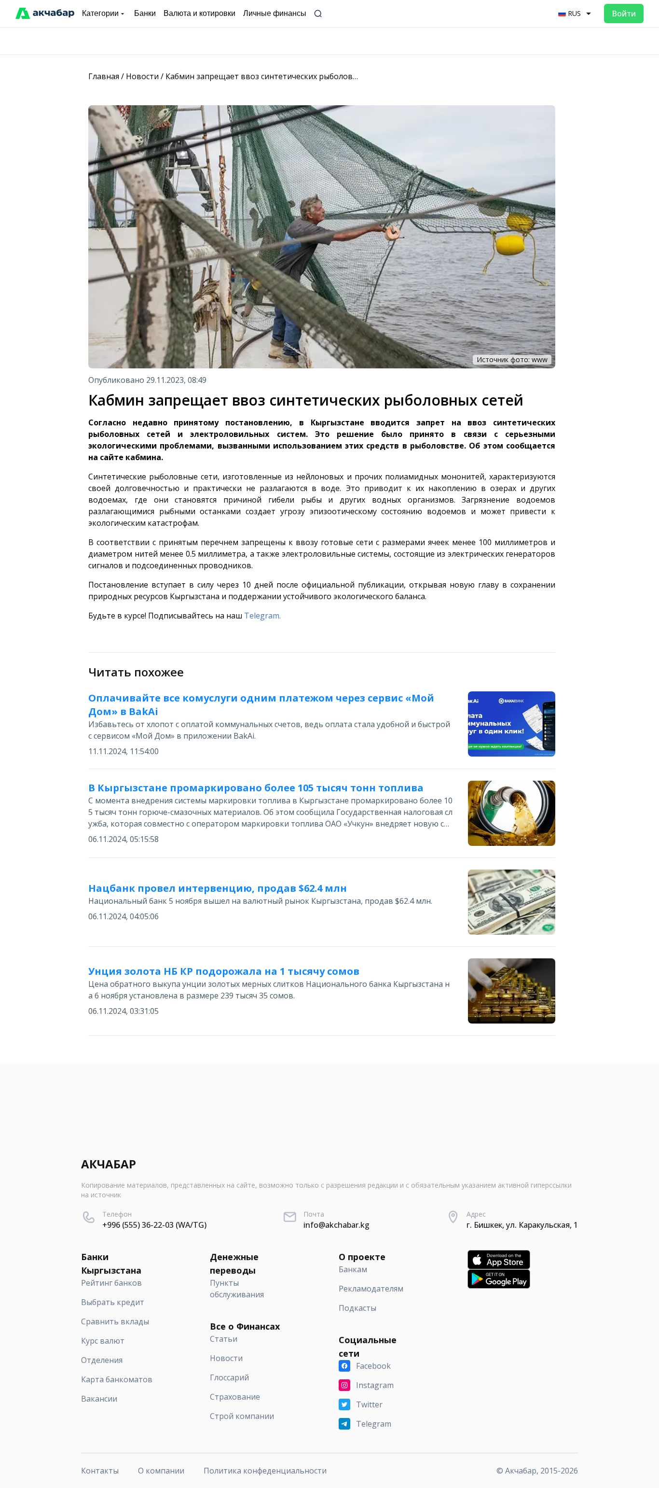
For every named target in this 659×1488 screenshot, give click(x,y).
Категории (100, 13)
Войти (624, 13)
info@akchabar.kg (336, 1225)
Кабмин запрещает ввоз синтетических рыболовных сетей (277, 76)
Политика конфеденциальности (265, 1470)
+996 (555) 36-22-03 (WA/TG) (154, 1225)
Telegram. (262, 615)
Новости (142, 76)
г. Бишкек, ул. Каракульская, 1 (522, 1225)
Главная (103, 76)
